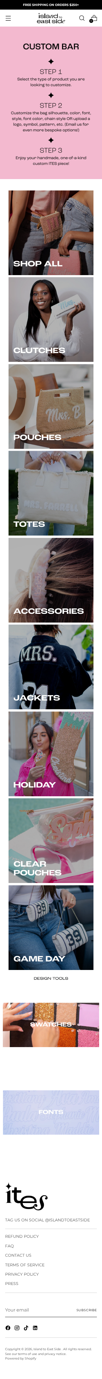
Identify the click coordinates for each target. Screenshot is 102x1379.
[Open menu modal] (8, 18)
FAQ (9, 1246)
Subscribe (86, 1310)
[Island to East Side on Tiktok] (26, 1328)
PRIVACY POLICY (22, 1274)
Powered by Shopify (20, 1358)
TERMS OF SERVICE (24, 1264)
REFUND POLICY (22, 1236)
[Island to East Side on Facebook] (8, 1328)
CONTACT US (18, 1255)
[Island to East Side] (51, 18)
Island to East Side (47, 1349)
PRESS (11, 1283)
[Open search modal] (82, 18)
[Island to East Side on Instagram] (17, 1328)
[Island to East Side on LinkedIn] (35, 1328)
